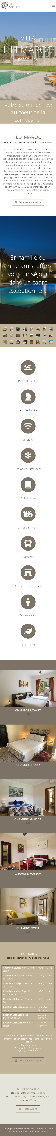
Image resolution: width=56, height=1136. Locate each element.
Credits (44, 1131)
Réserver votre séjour (29, 202)
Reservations (29, 1108)
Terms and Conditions (28, 1131)
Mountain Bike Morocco (32, 1128)
